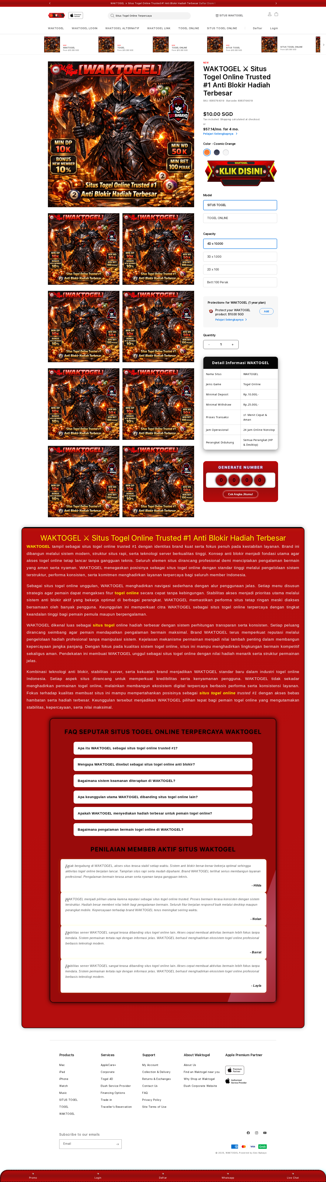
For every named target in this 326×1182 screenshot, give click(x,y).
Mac (62, 1065)
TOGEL (63, 1106)
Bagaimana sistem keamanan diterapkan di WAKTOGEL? (126, 781)
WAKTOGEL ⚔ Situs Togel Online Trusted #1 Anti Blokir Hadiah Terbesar (163, 3)
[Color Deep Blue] (217, 152)
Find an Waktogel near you (202, 1072)
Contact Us (150, 1085)
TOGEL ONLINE (188, 28)
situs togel (104, 625)
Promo (33, 1177)
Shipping (225, 119)
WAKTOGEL (56, 28)
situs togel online (217, 693)
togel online (127, 593)
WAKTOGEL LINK (158, 28)
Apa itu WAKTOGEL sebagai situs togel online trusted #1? (128, 748)
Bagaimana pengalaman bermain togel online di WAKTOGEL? (130, 829)
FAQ (145, 1092)
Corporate (108, 1072)
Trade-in (106, 1099)
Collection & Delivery (156, 1072)
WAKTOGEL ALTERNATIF (122, 28)
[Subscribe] (117, 1144)
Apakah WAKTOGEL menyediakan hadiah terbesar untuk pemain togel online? (145, 813)
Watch (63, 1085)
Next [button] (276, 3)
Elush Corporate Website (200, 1085)
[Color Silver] (226, 152)
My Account (150, 1065)
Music (63, 1092)
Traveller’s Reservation (116, 1106)
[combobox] (149, 15)
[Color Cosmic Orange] (207, 152)
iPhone (63, 1078)
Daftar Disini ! (207, 3)
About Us (190, 1065)
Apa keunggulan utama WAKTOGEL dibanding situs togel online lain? (138, 797)
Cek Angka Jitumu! (240, 494)
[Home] (56, 15)
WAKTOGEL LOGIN (84, 28)
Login (98, 1177)
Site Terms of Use (154, 1106)
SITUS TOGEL (216, 205)
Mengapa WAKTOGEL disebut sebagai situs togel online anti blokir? (136, 764)
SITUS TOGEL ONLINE (222, 28)
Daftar (163, 1177)
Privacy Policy (151, 1099)
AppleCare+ (108, 1065)
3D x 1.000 (214, 256)
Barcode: (231, 100)
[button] (56, 28)
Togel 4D (107, 1078)
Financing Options (113, 1092)
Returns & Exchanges (156, 1078)
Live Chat (293, 1177)
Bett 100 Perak (217, 282)
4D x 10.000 (215, 243)
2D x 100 (213, 269)
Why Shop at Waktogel (199, 1078)
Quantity (209, 335)
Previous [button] (50, 3)
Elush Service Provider (116, 1085)
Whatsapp (228, 1177)
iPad (62, 1072)
